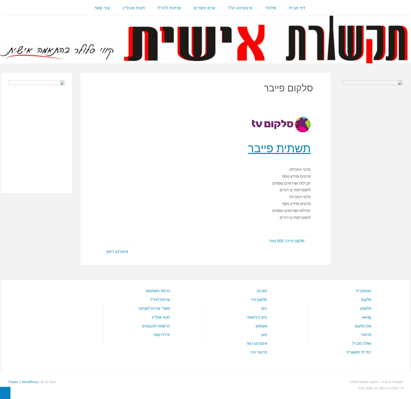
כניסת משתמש (158, 291)
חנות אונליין (161, 317)
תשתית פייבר (279, 148)
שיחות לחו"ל (160, 300)
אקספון (261, 326)
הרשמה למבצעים (156, 326)
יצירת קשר (161, 335)
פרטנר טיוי (258, 352)
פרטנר (366, 335)
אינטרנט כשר (256, 343)
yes (264, 335)
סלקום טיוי (259, 300)
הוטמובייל (363, 291)
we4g (366, 317)
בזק (264, 308)
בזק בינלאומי (257, 317)
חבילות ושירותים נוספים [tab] (291, 183)
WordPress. (23, 382)
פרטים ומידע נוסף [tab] (296, 176)
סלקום (366, 300)
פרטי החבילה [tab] (300, 169)
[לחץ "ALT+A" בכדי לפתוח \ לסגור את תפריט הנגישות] (5, 393)
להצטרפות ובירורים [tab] (295, 190)
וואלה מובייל (361, 343)
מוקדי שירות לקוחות (154, 308)
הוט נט (262, 291)
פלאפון (365, 308)
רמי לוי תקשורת (359, 352)
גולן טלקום (363, 326)
